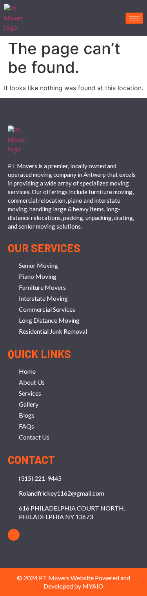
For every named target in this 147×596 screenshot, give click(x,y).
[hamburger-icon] (134, 18)
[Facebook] (14, 535)
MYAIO (92, 586)
